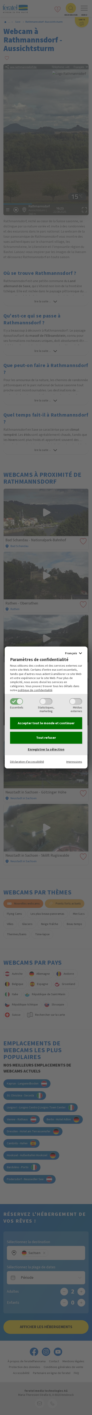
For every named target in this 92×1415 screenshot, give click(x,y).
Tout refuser (46, 737)
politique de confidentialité (35, 690)
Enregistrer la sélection (46, 749)
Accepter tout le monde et (46, 723)
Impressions (74, 761)
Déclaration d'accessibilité (27, 761)
